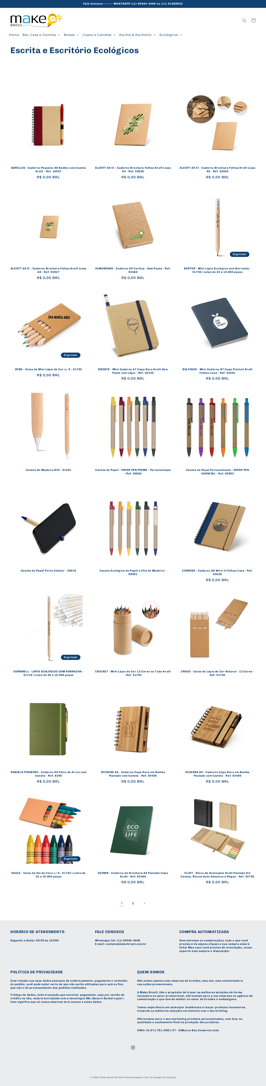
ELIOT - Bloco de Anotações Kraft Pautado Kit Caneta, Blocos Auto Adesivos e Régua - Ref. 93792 (217, 874)
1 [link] (122, 903)
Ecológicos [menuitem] (168, 35)
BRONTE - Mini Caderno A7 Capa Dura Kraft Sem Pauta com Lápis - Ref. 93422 (133, 371)
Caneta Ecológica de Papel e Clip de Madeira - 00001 (133, 572)
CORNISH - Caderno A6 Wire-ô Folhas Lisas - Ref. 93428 (217, 572)
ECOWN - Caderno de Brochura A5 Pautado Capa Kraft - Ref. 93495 (133, 874)
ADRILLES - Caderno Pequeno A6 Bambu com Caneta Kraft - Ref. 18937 (48, 169)
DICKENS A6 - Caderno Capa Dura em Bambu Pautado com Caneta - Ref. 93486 (217, 774)
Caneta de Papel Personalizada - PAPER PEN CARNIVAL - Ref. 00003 (217, 471)
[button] (244, 20)
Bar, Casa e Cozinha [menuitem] (39, 35)
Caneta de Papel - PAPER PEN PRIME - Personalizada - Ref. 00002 (133, 471)
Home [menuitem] (14, 35)
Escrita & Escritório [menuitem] (135, 35)
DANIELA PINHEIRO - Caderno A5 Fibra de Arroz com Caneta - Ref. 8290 (48, 774)
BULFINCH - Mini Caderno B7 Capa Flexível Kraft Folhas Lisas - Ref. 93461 (217, 371)
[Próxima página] (144, 903)
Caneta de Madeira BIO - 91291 (48, 470)
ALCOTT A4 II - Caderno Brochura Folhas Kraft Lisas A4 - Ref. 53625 (133, 169)
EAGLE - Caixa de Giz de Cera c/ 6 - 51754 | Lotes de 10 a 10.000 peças (48, 874)
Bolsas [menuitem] (69, 35)
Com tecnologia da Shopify (159, 1077)
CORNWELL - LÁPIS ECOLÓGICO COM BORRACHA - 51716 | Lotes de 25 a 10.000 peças (48, 673)
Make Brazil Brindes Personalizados (121, 1077)
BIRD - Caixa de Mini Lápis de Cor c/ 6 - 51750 (48, 369)
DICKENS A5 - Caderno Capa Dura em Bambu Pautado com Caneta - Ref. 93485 (133, 774)
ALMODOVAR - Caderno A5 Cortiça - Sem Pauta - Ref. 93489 (133, 270)
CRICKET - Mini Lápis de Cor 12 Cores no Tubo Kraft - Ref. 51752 (133, 673)
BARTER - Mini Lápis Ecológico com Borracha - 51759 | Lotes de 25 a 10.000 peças (217, 270)
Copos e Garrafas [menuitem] (97, 35)
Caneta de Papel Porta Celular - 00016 (48, 570)
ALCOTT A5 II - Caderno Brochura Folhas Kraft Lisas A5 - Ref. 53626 (217, 169)
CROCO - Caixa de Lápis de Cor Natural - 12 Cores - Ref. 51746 (217, 673)
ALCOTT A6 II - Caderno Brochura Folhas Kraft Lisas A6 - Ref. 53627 (48, 270)
